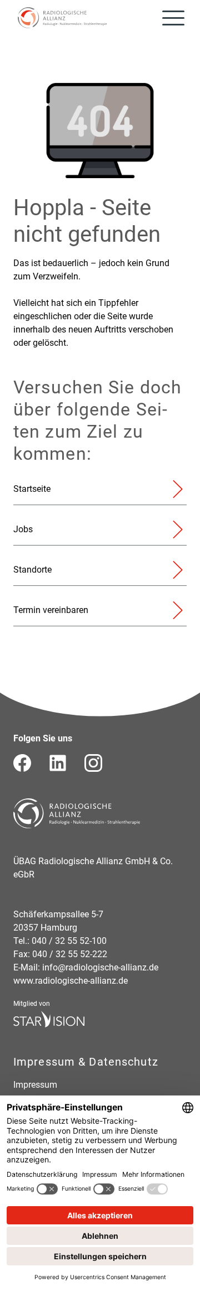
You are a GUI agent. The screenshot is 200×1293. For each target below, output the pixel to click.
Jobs (23, 529)
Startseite (32, 489)
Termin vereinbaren (50, 610)
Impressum (35, 1084)
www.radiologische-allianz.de (70, 980)
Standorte (32, 569)
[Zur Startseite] (62, 18)
